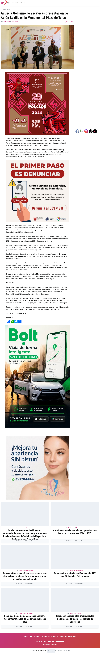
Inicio (26, 636)
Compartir (29, 541)
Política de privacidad (68, 636)
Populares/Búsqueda (50, 636)
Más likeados (35, 636)
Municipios (15, 21)
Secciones (29, 528)
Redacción (6, 21)
